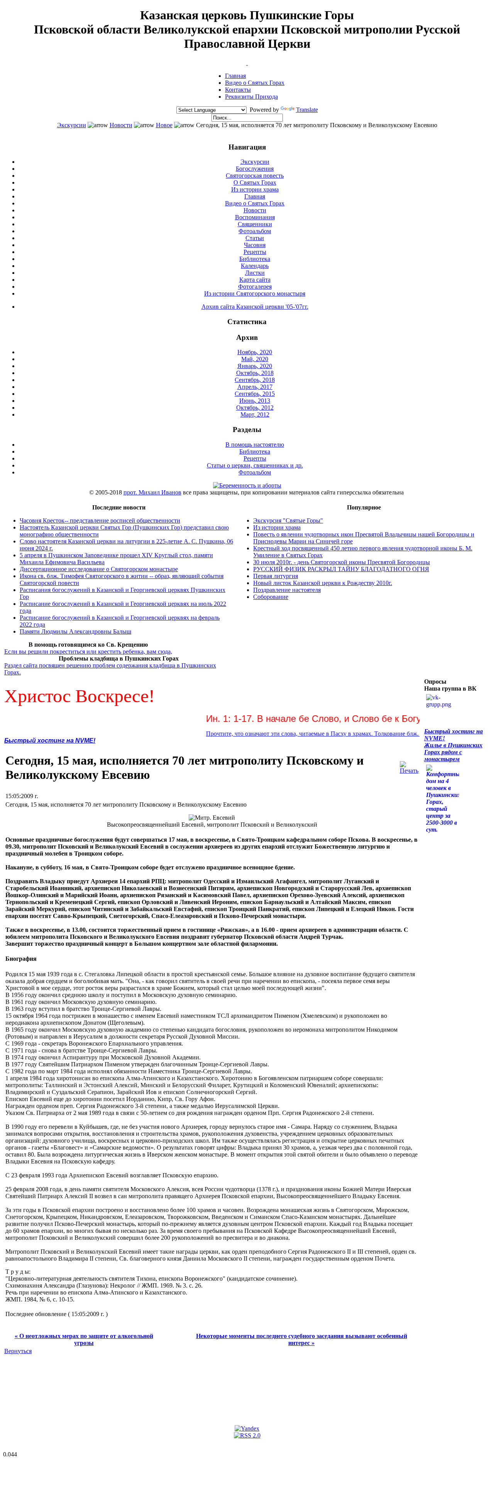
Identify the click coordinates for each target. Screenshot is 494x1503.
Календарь (255, 265)
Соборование (270, 596)
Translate (307, 109)
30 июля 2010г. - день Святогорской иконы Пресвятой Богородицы (341, 562)
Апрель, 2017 (254, 386)
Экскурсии (71, 125)
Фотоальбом (255, 231)
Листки (255, 272)
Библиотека (254, 259)
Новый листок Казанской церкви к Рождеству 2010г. (322, 583)
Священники (255, 224)
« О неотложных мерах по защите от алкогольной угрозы (84, 1339)
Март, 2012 (254, 414)
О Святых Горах (254, 182)
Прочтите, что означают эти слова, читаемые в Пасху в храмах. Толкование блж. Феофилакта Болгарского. (324, 733)
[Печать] (409, 765)
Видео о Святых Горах (254, 82)
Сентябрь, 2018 (255, 380)
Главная (235, 75)
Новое (164, 125)
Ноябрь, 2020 (254, 352)
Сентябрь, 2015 (255, 393)
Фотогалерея (255, 286)
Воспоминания (255, 217)
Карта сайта (255, 279)
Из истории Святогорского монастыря (254, 293)
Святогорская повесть (255, 175)
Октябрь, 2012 (255, 407)
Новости (121, 125)
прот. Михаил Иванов (152, 492)
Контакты (238, 89)
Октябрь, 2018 (255, 373)
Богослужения (255, 168)
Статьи (254, 238)
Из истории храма (255, 189)
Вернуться (18, 1351)
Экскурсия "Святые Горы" (288, 520)
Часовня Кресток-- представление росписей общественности (100, 520)
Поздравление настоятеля (287, 590)
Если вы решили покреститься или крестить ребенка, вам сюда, (88, 651)
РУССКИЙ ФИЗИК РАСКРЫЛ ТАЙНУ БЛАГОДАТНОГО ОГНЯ (341, 569)
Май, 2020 (254, 359)
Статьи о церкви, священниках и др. (255, 465)
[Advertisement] (144, 1379)
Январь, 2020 (254, 366)
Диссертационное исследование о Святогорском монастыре (99, 569)
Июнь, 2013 (254, 400)
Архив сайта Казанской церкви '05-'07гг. (254, 306)
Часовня (255, 245)
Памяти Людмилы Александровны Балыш (75, 631)
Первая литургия (275, 576)
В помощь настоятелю (254, 444)
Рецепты (255, 252)
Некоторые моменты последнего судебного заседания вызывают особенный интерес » (301, 1339)
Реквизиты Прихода (251, 96)
